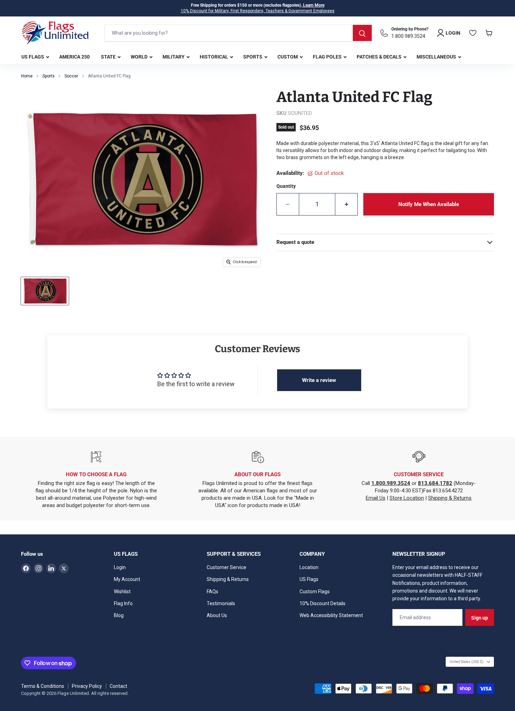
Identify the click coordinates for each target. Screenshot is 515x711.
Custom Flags (315, 591)
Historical (214, 57)
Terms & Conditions (42, 686)
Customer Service (226, 567)
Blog (119, 615)
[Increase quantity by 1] (346, 204)
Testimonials (221, 603)
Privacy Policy (87, 686)
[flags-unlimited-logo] (55, 33)
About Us (217, 615)
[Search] (362, 33)
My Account (127, 579)
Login (120, 567)
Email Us (375, 498)
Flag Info (123, 603)
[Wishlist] (473, 33)
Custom (288, 57)
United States (466, 662)
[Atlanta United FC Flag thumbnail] (45, 291)
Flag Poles (328, 57)
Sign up (479, 618)
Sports (253, 57)
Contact (118, 686)
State (109, 57)
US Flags (33, 57)
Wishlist (122, 591)
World (140, 57)
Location (309, 567)
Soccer (71, 76)
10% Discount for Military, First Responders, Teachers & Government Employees (258, 10)
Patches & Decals (380, 57)
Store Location (407, 498)
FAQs (212, 591)
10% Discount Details (322, 603)
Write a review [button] (319, 380)
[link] (428, 204)
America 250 (74, 57)
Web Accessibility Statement (331, 615)
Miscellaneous (437, 57)
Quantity (286, 186)
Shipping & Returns (450, 498)
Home (27, 76)
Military (174, 57)
